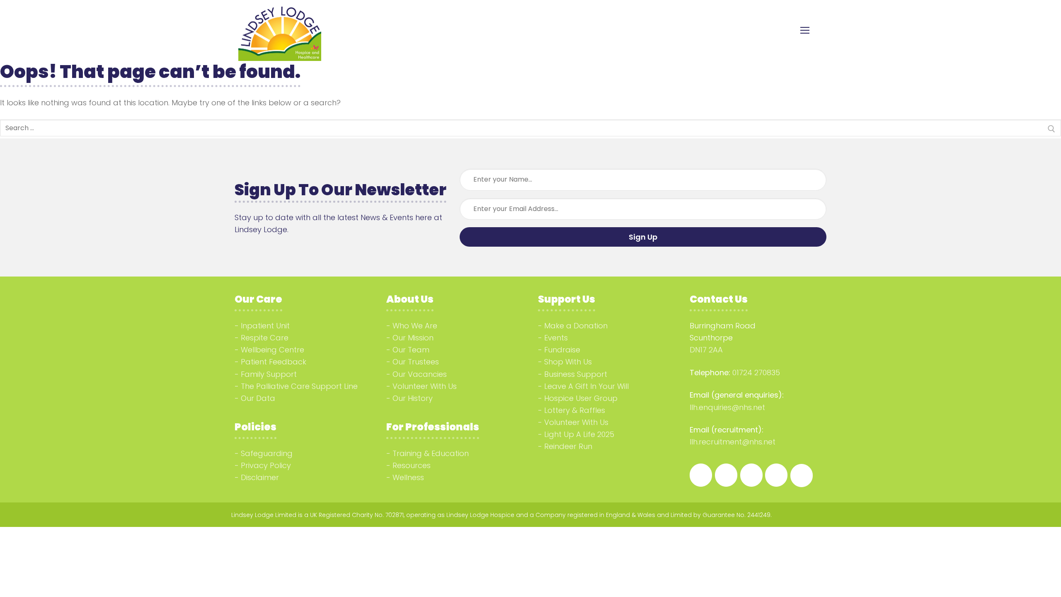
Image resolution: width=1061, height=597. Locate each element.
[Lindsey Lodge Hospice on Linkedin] (751, 475)
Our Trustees (415, 362)
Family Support (269, 374)
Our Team (410, 350)
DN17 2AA (706, 350)
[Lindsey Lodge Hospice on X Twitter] (801, 475)
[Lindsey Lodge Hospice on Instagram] (726, 475)
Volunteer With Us (424, 386)
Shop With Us (568, 362)
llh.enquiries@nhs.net (727, 407)
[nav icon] (804, 30)
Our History (412, 398)
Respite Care (264, 337)
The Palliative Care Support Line (299, 386)
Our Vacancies (419, 374)
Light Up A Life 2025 (579, 434)
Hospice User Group (581, 398)
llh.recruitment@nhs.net (732, 442)
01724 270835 (756, 372)
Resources (411, 465)
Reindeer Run (568, 446)
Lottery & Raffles (574, 410)
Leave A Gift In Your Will (586, 386)
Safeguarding (267, 453)
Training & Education (430, 453)
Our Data (258, 398)
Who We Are (414, 325)
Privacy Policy (266, 465)
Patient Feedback (273, 362)
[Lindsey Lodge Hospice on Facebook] (701, 475)
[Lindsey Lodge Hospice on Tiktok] (776, 475)
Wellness (408, 477)
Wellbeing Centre (272, 350)
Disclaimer (260, 477)
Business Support (575, 374)
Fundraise (562, 350)
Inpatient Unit (265, 325)
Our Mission (413, 337)
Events (556, 337)
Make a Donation (576, 325)
